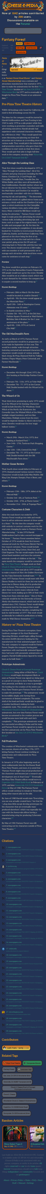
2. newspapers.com (13, 854)
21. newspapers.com (14, 974)
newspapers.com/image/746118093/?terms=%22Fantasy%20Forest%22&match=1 (25, 856)
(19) (7, 98)
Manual (22, 1183)
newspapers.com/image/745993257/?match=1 (21, 862)
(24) (29, 440)
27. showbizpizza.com (14, 1012)
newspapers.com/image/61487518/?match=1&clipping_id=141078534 (25, 900)
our (22, 1166)
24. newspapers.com (14, 993)
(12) (42, 503)
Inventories (21, 52)
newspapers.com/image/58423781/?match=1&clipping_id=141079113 (25, 881)
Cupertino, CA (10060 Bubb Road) (16, 782)
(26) (35, 575)
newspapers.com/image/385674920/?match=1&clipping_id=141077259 (25, 888)
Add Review (31, 48)
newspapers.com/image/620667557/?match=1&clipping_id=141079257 (25, 913)
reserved (14, 1166)
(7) (8, 378)
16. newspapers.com (14, 942)
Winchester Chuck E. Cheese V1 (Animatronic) (22, 710)
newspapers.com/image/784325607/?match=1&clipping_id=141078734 (25, 1002)
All (40, 1163)
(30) (31, 776)
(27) (22, 658)
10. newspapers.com (14, 904)
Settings (30, 1183)
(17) (38, 575)
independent (13, 1172)
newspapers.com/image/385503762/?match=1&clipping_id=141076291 (25, 875)
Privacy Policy (17, 1180)
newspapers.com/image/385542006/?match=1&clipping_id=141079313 (25, 919)
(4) (24, 301)
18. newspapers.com (14, 955)
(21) (39, 295)
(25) (9, 480)
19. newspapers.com (14, 961)
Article (19, 44)
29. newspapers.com (14, 1025)
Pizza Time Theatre (13, 564)
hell (36, 1169)
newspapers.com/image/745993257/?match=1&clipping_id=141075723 (25, 850)
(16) (37, 558)
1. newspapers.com (13, 847)
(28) (22, 692)
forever (7, 1169)
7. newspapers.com (13, 885)
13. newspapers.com (14, 923)
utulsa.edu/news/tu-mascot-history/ (17, 951)
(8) (13, 446)
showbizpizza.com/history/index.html (18, 1014)
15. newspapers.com (14, 936)
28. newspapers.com (14, 1018)
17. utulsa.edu (11, 949)
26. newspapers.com (14, 1006)
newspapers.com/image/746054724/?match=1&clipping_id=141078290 (25, 995)
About (6, 1180)
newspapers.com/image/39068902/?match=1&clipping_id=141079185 (25, 907)
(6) (15, 328)
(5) (28, 307)
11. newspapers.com (14, 911)
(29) (15, 828)
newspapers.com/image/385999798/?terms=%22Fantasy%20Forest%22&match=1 (25, 970)
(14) (16, 532)
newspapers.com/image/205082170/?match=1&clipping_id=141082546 (25, 957)
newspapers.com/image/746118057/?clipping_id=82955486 (25, 932)
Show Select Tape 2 (13, 1144)
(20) (28, 196)
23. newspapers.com (14, 987)
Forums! (25, 23)
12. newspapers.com (14, 917)
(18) (33, 618)
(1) (30, 77)
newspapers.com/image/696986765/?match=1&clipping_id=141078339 (25, 894)
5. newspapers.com (13, 873)
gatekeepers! (24, 1175)
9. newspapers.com (13, 898)
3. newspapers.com (13, 860)
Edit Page (20, 48)
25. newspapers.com (14, 999)
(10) (38, 497)
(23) (13, 390)
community (28, 1172)
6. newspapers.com (13, 879)
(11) (40, 500)
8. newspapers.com (13, 892)
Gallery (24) (29, 44)
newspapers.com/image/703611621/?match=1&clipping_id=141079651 (25, 945)
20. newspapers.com (14, 968)
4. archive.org (11, 866)
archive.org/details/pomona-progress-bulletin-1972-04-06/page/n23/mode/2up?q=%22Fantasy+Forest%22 (25, 869)
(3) (36, 281)
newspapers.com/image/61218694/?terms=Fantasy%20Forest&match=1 (25, 964)
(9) (37, 449)
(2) (21, 134)
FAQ (34, 1180)
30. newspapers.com (14, 1031)
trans (33, 1166)
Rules (27, 1180)
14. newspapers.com (14, 930)
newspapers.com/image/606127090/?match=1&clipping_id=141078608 (25, 989)
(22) (20, 361)
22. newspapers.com (14, 980)
